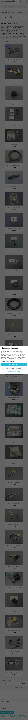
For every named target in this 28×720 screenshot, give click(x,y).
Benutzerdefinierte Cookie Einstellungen (14, 371)
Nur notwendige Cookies (14, 368)
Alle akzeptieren (14, 364)
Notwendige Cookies (8, 361)
